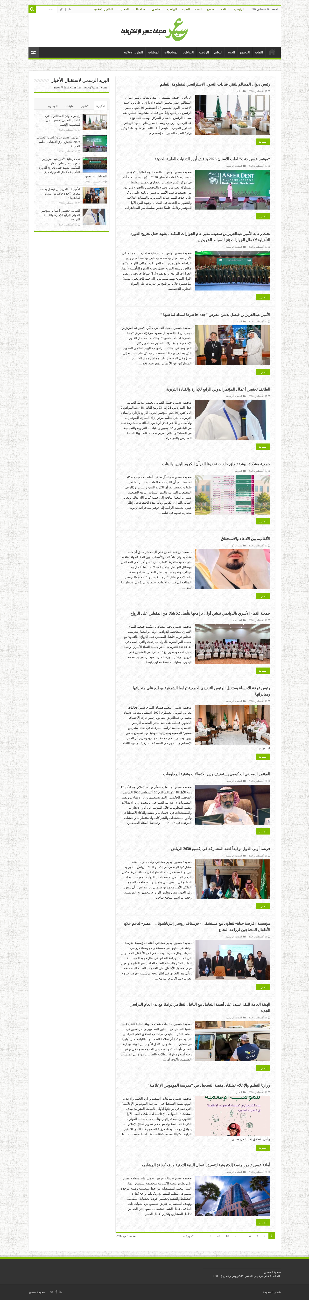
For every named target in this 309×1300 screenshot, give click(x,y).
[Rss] (70, 9)
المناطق (157, 9)
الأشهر (85, 106)
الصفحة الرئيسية (234, 166)
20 (218, 1236)
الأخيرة (100, 106)
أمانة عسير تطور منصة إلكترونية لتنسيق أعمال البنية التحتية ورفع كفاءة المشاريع (206, 1165)
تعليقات (69, 106)
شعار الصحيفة (272, 1292)
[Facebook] (65, 9)
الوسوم (53, 106)
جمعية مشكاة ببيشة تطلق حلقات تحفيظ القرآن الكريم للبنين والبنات (216, 464)
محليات (239, 91)
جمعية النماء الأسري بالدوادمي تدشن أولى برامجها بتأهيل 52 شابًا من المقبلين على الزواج (200, 613)
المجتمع (211, 9)
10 (227, 1236)
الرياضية (172, 9)
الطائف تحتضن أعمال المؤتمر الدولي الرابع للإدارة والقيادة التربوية (218, 389)
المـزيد (263, 141)
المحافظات (140, 9)
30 (209, 1236)
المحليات (123, 9)
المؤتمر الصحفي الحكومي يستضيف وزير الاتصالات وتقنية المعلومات (216, 774)
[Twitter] (61, 9)
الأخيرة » (189, 1236)
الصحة (198, 9)
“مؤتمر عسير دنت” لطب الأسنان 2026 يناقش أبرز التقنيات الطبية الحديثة (212, 159)
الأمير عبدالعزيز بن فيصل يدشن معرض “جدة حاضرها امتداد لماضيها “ (215, 314)
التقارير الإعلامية (103, 9)
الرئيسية (239, 9)
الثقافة (225, 9)
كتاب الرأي (237, 545)
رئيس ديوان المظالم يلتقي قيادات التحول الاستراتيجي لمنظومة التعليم (215, 84)
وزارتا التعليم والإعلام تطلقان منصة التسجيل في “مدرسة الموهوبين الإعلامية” (208, 1085)
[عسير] (154, 29)
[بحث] (32, 9)
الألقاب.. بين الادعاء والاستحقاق (245, 539)
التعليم (186, 9)
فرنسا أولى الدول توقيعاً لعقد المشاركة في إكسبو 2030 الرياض (220, 849)
